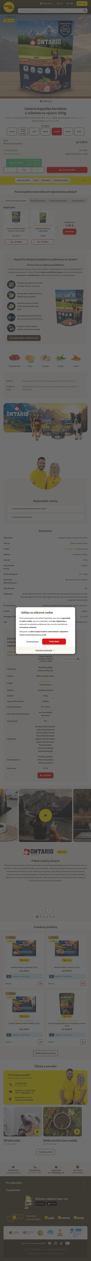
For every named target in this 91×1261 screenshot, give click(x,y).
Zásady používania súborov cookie (32, 635)
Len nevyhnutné (32, 641)
